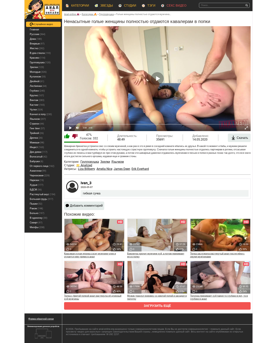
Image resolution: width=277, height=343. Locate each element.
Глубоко (37, 90)
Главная (34, 29)
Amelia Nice (104, 169)
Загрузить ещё (157, 306)
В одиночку (38, 217)
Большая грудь (41, 199)
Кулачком (38, 76)
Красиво (37, 57)
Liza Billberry (86, 169)
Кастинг (37, 104)
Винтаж (37, 100)
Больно (37, 213)
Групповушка (89, 161)
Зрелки (105, 161)
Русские (37, 34)
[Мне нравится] (67, 136)
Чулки (36, 109)
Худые (36, 184)
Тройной (37, 133)
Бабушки (36, 161)
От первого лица (42, 166)
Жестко (37, 48)
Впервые (37, 43)
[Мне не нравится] (75, 136)
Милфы (37, 227)
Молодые (38, 71)
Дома (36, 38)
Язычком (117, 161)
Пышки (36, 203)
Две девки (38, 151)
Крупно (37, 95)
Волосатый (38, 156)
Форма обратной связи (41, 318)
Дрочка (36, 137)
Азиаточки (38, 170)
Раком (36, 208)
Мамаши (37, 142)
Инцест (37, 147)
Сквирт (36, 222)
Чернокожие (40, 175)
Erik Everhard (140, 169)
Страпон (37, 123)
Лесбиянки (38, 86)
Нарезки (37, 180)
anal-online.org (106, 329)
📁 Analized (84, 165)
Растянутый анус (42, 194)
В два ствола (40, 53)
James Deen (122, 169)
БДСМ (36, 189)
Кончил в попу (41, 114)
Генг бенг (37, 128)
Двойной (37, 81)
